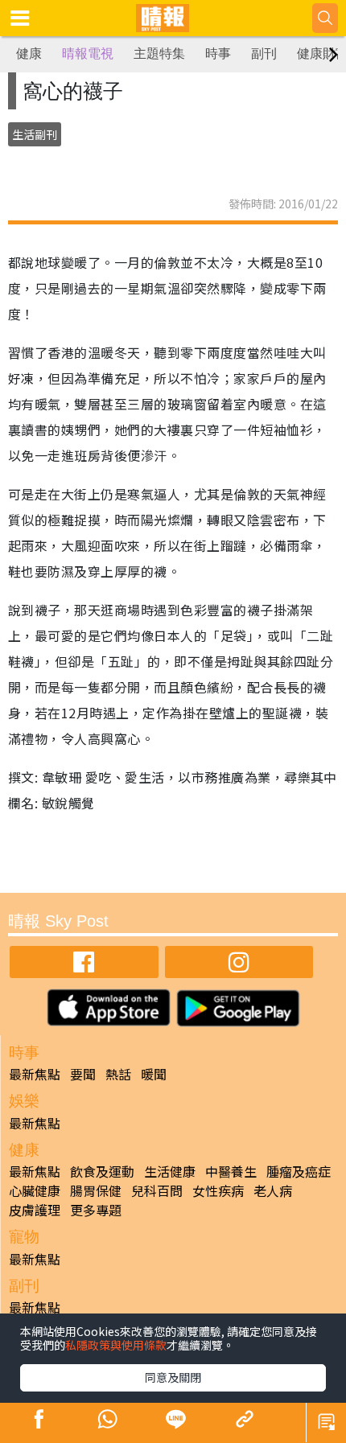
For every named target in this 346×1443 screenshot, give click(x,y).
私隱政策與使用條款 (116, 1345)
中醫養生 (231, 1171)
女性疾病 (218, 1190)
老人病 (272, 1190)
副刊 (264, 53)
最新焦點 (34, 1073)
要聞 (83, 1073)
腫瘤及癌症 (298, 1171)
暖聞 (154, 1073)
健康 (29, 53)
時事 (218, 53)
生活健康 (170, 1171)
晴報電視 (87, 53)
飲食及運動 (102, 1171)
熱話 (118, 1073)
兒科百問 (157, 1190)
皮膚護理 (34, 1209)
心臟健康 (34, 1190)
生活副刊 (34, 134)
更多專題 (96, 1209)
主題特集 (159, 53)
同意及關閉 (173, 1377)
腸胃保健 (96, 1190)
